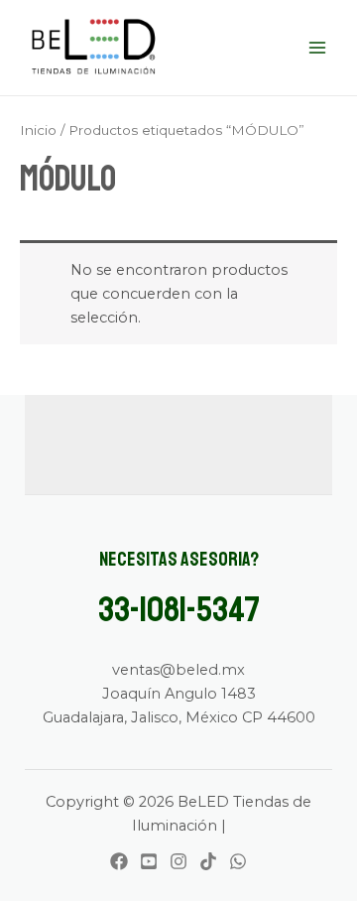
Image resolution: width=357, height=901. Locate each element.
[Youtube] (149, 861)
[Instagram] (178, 861)
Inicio (38, 130)
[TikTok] (208, 861)
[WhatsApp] (238, 861)
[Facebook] (119, 861)
